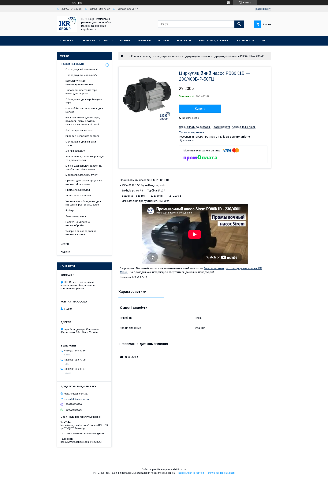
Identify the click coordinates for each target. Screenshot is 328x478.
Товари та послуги (94, 40)
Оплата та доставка (213, 40)
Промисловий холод (77, 189)
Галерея (125, 40)
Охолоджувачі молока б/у (81, 75)
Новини (65, 251)
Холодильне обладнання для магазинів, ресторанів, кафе (83, 203)
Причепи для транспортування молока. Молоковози (83, 182)
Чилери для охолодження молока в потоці (80, 233)
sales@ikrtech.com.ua (76, 399)
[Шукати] (239, 24)
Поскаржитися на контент (190, 473)
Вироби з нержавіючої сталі (82, 136)
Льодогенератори (76, 216)
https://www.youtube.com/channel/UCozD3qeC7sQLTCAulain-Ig (84, 427)
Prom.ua (181, 469)
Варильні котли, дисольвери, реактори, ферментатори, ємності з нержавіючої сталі (82, 121)
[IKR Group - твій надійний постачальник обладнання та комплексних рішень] (67, 30)
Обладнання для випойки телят (80, 143)
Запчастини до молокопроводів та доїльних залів (84, 158)
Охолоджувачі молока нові (81, 69)
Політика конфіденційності (220, 473)
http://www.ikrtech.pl (90, 416)
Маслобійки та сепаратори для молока (84, 110)
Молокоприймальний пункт (81, 174)
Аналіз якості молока (78, 195)
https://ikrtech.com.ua (76, 393)
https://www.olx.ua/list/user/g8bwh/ (86, 433)
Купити (200, 108)
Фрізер (69, 210)
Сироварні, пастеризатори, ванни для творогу (81, 92)
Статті (65, 243)
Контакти (184, 40)
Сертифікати (244, 40)
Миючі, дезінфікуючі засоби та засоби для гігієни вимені (83, 167)
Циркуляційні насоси (197, 56)
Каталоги (144, 40)
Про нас (164, 40)
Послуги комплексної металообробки (78, 223)
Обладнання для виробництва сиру (83, 101)
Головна (66, 40)
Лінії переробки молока (79, 130)
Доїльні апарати (75, 150)
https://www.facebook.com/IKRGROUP (82, 441)
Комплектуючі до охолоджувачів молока (156, 56)
